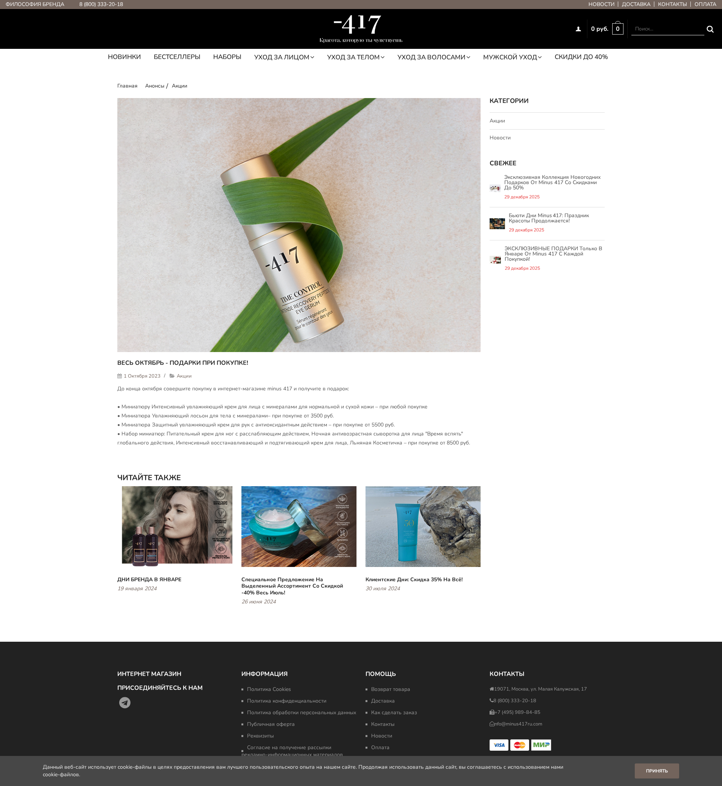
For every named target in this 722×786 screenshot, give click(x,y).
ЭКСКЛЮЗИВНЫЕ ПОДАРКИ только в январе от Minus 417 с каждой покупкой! (553, 254)
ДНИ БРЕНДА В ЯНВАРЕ (149, 579)
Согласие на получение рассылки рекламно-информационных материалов (292, 751)
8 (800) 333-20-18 (101, 4)
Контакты (672, 4)
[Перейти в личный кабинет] (579, 29)
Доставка (636, 4)
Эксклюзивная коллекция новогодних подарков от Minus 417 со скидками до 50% (552, 182)
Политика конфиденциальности (286, 700)
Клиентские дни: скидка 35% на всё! (414, 579)
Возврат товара (390, 689)
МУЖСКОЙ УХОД (510, 57)
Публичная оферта (271, 724)
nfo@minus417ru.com (518, 724)
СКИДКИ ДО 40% (581, 57)
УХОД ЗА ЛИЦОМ (281, 57)
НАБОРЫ (227, 57)
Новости (601, 4)
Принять (657, 771)
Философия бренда (35, 4)
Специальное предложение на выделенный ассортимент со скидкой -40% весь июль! (292, 586)
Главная (127, 85)
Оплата (705, 4)
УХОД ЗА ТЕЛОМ (353, 57)
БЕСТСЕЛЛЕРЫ (177, 57)
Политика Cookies (269, 689)
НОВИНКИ (124, 57)
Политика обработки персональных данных (301, 712)
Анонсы (154, 85)
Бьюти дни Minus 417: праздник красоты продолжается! (549, 218)
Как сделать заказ (394, 712)
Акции (179, 85)
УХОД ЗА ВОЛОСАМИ (431, 57)
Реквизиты (260, 735)
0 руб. (599, 29)
